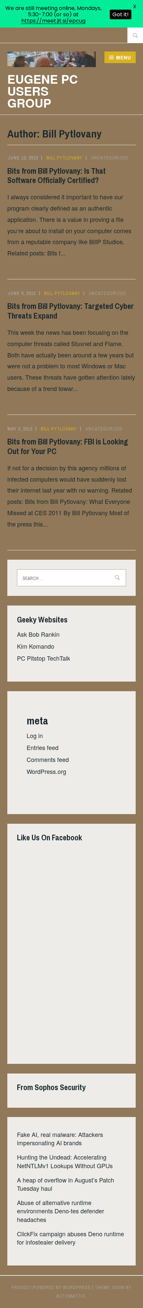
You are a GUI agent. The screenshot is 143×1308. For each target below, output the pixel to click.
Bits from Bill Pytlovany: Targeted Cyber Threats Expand (70, 311)
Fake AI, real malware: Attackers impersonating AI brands (60, 1138)
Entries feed (43, 747)
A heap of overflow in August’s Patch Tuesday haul (65, 1183)
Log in (35, 735)
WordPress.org (46, 771)
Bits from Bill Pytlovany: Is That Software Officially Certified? (56, 175)
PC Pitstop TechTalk (43, 658)
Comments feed (48, 759)
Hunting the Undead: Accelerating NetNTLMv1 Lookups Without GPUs (65, 1161)
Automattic (70, 1296)
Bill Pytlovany (64, 158)
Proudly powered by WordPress (51, 1287)
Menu (123, 57)
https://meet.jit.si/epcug (53, 21)
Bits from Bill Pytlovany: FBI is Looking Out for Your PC (67, 446)
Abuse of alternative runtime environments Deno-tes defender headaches (60, 1210)
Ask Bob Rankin (38, 634)
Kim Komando (35, 646)
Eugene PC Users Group (42, 90)
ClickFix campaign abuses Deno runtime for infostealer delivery (70, 1237)
